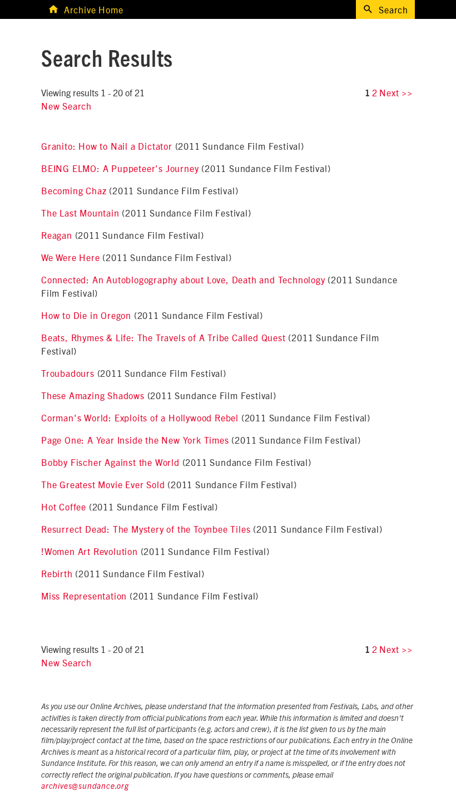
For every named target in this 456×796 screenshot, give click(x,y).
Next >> (396, 92)
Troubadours (68, 373)
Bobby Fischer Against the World (110, 462)
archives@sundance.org (85, 786)
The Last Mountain (80, 212)
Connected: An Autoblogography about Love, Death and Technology (183, 279)
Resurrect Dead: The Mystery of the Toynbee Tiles (145, 528)
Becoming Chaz (73, 190)
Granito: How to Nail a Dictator (106, 145)
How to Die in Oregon (86, 315)
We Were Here (70, 257)
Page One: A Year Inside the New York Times (135, 439)
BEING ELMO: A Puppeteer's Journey (120, 168)
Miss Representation (84, 595)
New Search (66, 105)
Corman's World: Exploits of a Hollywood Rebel (140, 417)
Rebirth (57, 573)
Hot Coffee (63, 506)
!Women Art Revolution (89, 551)
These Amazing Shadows (93, 395)
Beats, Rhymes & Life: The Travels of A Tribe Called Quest (163, 337)
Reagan (56, 234)
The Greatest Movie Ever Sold (103, 484)
